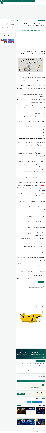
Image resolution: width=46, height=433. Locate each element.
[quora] (5, 42)
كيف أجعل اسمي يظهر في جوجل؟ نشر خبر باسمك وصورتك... (41, 416)
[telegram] (12, 40)
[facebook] (9, 42)
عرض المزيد (18, 405)
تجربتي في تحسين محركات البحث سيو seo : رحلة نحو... (36, 287)
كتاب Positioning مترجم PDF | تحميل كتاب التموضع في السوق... (31, 427)
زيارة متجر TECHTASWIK (21, 393)
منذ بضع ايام (41, 286)
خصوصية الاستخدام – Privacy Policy (28, 0)
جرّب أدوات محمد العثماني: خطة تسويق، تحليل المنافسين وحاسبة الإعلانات (31, 30)
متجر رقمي (12, 0)
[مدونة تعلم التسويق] (39, 2)
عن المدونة (16, 0)
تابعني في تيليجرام (39, 387)
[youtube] (3, 0)
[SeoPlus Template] (44, 431)
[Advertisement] (23, 11)
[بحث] (2, 3)
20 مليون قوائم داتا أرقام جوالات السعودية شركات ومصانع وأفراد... (22, 416)
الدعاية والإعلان (36, 206)
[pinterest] (1, 0)
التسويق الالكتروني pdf (41, 20)
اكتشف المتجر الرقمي (33, 387)
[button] (39, 402)
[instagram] (9, 40)
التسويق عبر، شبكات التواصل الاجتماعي (7, 27)
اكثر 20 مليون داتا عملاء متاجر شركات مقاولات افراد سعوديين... (40, 427)
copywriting (11, 30)
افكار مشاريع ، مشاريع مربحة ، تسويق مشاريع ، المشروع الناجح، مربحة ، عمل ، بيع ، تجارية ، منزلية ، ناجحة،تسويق (7, 23)
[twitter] (5, 40)
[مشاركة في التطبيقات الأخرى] (25, 402)
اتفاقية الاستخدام (21, 0)
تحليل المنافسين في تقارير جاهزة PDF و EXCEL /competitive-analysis (22, 427)
